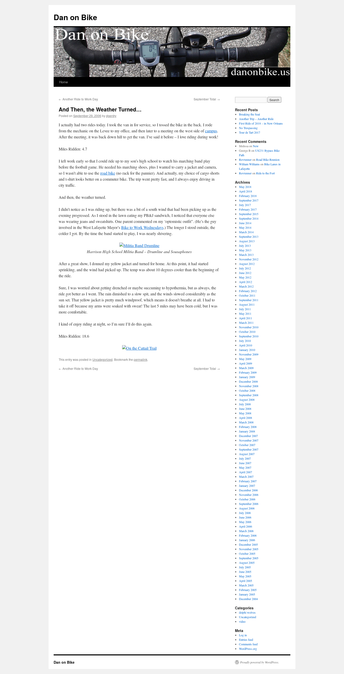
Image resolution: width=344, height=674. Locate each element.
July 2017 (245, 205)
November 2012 (248, 259)
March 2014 (246, 232)
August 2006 (247, 508)
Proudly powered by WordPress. (259, 662)
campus (211, 130)
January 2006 (247, 540)
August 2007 (247, 454)
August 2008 (247, 400)
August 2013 (247, 241)
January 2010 (247, 350)
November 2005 (248, 549)
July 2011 (245, 309)
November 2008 (248, 386)
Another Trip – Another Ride (256, 119)
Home (63, 82)
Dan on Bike (75, 17)
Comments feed (248, 644)
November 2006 (248, 495)
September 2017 (248, 200)
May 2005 (245, 576)
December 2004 (248, 599)
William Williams (249, 164)
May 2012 (245, 277)
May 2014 (245, 227)
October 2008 (247, 390)
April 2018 (245, 191)
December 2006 (248, 490)
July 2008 (245, 404)
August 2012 (247, 264)
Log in (243, 635)
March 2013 (246, 255)
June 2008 (245, 409)
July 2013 (245, 246)
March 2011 (246, 323)
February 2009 (248, 372)
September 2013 (248, 236)
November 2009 (248, 354)
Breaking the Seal (249, 114)
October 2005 (247, 553)
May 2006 (245, 522)
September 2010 (248, 336)
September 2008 (248, 395)
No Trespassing (248, 128)
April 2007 (245, 472)
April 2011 (245, 318)
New (256, 146)
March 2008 (246, 422)
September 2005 (248, 558)
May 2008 (245, 413)
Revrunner (245, 159)
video (242, 621)
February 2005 (248, 590)
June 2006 (245, 517)
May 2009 (245, 359)
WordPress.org (248, 649)
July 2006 (245, 513)
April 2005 (245, 581)
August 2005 (247, 563)
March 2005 (246, 585)
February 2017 (248, 209)
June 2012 (245, 273)
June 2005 (245, 572)
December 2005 (248, 544)
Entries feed (246, 640)
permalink (140, 359)
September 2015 (248, 214)
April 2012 (245, 282)
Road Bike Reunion (268, 159)
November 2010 (248, 327)
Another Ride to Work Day (78, 99)
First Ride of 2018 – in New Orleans (261, 123)
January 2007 (247, 486)
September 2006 (248, 504)
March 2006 (246, 531)
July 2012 (245, 268)
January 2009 (247, 377)
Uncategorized (102, 359)
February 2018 (248, 196)
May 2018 (245, 187)
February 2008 (248, 427)
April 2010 (245, 345)
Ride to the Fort (265, 173)
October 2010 (247, 332)
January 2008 (247, 431)
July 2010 (245, 341)
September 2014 (248, 218)
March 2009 (246, 368)
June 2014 (245, 223)
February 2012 (248, 291)
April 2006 (245, 526)
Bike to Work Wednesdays (142, 227)
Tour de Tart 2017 (249, 132)
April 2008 (245, 418)
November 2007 (248, 440)
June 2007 (245, 463)
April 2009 (245, 363)
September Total (207, 99)
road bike (107, 173)
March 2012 (246, 286)
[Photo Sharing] (139, 245)
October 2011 (247, 295)
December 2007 (248, 436)
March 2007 (246, 476)
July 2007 (245, 458)
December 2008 (248, 381)
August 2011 (247, 304)
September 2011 (248, 300)
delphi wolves (247, 612)
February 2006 (248, 535)
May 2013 (245, 250)
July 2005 (245, 567)
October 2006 (247, 499)
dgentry (111, 115)
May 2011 (245, 313)
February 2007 (248, 481)
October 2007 (247, 445)
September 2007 (248, 449)
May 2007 (245, 467)
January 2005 (247, 594)
